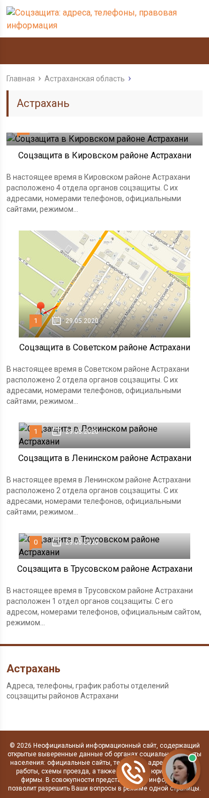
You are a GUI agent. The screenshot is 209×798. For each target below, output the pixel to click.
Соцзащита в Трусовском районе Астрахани (104, 569)
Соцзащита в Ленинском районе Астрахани (104, 458)
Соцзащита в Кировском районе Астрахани (104, 155)
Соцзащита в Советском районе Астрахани (104, 347)
